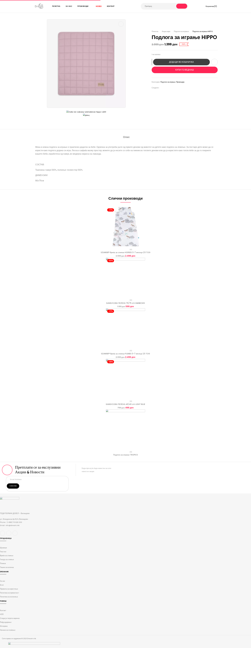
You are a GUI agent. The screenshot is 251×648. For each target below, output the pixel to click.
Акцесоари (166, 31)
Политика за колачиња (9, 596)
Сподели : (155, 87)
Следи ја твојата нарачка (9, 618)
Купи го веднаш (184, 69)
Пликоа (3, 563)
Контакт (3, 610)
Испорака (3, 626)
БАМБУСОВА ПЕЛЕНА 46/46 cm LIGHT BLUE (125, 404)
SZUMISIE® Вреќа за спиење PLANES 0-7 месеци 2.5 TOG (125, 353)
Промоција (180, 82)
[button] (209, 6)
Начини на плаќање (7, 630)
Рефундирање (5, 622)
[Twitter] (166, 87)
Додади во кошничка (181, 61)
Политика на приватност (9, 593)
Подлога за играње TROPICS (125, 454)
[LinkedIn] (170, 87)
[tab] (126, 137)
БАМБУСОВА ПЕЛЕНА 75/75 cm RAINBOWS (125, 303)
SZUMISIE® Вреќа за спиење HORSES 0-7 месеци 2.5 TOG (125, 252)
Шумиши (3, 547)
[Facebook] (162, 87)
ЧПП (2, 614)
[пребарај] (181, 6)
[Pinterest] (174, 87)
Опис (126, 137)
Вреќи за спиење (6, 555)
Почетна (155, 31)
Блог (2, 585)
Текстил (3, 551)
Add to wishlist (214, 62)
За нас (2, 581)
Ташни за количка (7, 567)
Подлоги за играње (181, 31)
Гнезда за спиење (7, 559)
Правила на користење (9, 589)
